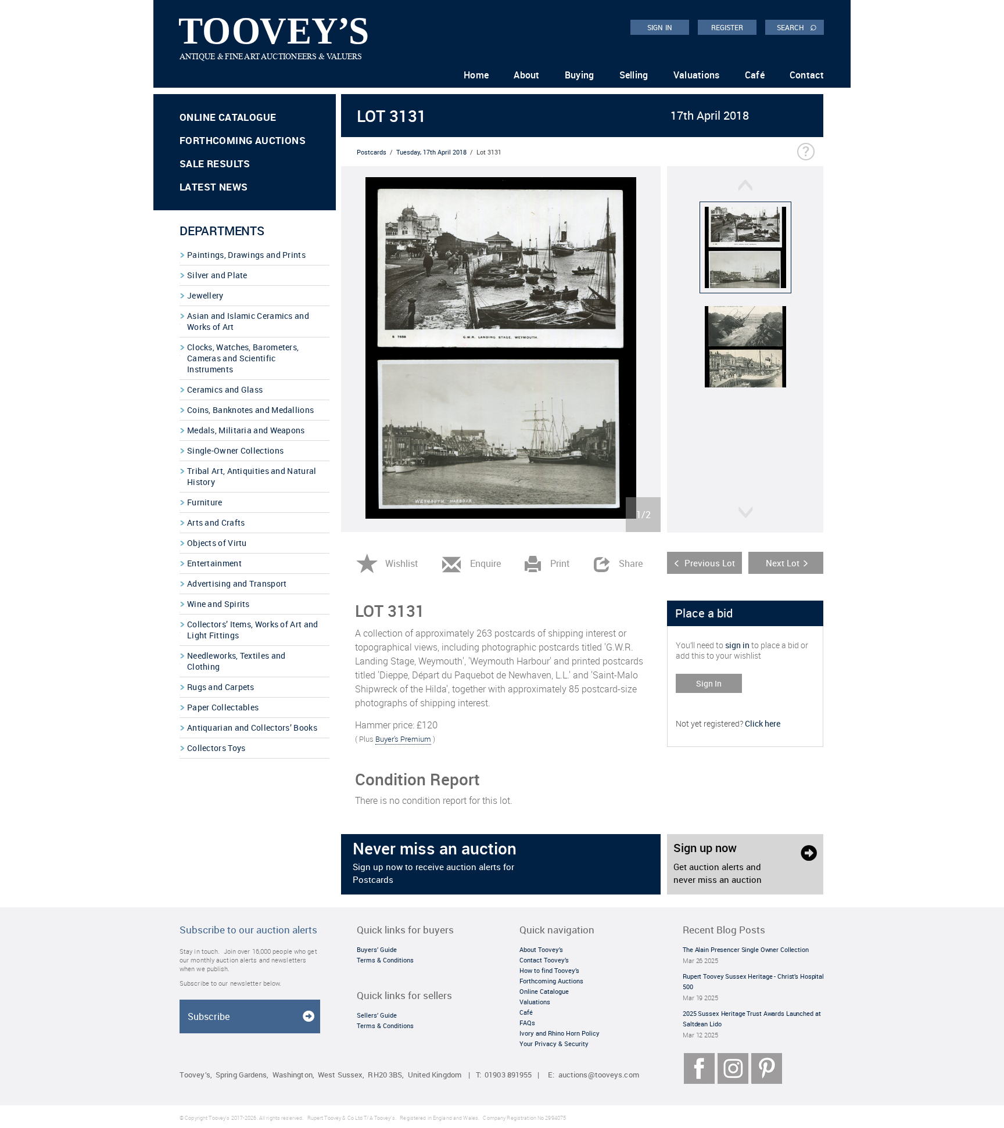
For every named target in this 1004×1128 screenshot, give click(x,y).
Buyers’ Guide (377, 949)
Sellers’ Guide (377, 1015)
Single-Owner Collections (235, 450)
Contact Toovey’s (544, 959)
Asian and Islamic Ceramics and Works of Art (248, 321)
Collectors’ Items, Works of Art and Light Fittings (252, 630)
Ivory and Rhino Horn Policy (559, 1033)
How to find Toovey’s (549, 970)
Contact (807, 75)
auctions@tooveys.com (598, 1075)
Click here (762, 723)
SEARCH (797, 27)
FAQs (527, 1022)
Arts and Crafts (216, 522)
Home (476, 75)
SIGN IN (659, 27)
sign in (737, 645)
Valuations (696, 75)
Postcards (371, 152)
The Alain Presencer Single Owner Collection (746, 949)
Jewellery (205, 295)
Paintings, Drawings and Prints (246, 254)
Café (755, 75)
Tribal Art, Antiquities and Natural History (252, 476)
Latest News (214, 186)
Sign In (709, 683)
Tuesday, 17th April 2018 (431, 152)
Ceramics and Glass (225, 389)
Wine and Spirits (218, 603)
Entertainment (214, 563)
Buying (579, 75)
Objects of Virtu (217, 542)
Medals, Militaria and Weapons (246, 430)
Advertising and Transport (237, 583)
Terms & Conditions (385, 959)
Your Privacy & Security (554, 1043)
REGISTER (727, 27)
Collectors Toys (216, 747)
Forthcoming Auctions (243, 140)
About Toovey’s (541, 949)
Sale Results (215, 163)
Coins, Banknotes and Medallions (250, 409)
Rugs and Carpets (220, 686)
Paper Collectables (223, 707)
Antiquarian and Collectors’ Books (252, 727)
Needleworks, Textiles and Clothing (236, 661)
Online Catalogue (228, 117)
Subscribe (209, 1016)
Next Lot (782, 563)
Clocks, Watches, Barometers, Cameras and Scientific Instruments (243, 358)
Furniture (205, 502)
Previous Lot (709, 563)
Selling (633, 75)
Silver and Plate (217, 275)
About (527, 75)
